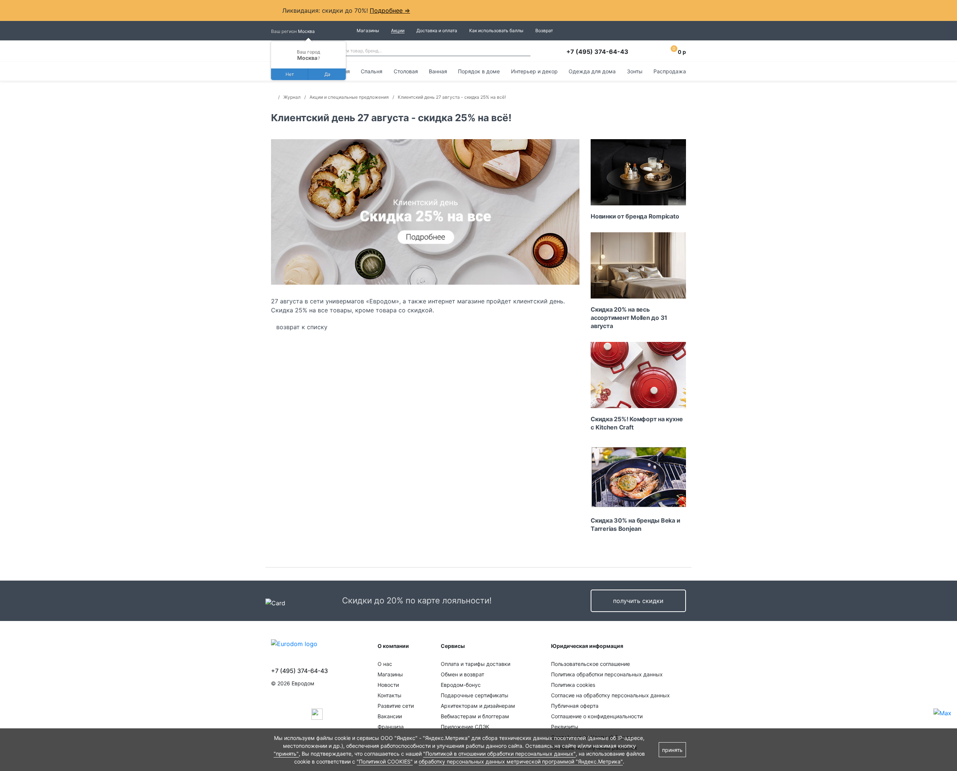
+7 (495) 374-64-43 (597, 51)
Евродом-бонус (461, 685)
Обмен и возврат (462, 674)
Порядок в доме (479, 71)
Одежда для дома (592, 71)
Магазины (368, 30)
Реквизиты (564, 726)
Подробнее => (390, 10)
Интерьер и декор (534, 71)
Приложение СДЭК (465, 726)
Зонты (635, 71)
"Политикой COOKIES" (385, 761)
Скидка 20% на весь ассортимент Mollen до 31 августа (629, 318)
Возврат (544, 30)
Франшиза (391, 726)
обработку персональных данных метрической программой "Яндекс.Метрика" (521, 761)
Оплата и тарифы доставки (475, 664)
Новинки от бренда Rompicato (635, 216)
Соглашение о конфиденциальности (597, 716)
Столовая (406, 71)
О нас (385, 664)
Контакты (389, 695)
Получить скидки (638, 601)
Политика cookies (573, 685)
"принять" (286, 753)
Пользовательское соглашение (590, 664)
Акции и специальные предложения (349, 97)
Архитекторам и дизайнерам (478, 706)
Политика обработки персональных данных (607, 674)
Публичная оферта (574, 706)
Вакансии (390, 716)
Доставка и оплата (436, 30)
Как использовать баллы (496, 30)
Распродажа (669, 71)
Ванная (438, 71)
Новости (388, 685)
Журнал (292, 97)
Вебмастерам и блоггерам (475, 716)
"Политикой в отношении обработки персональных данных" (499, 753)
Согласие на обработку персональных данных (610, 695)
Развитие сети (396, 706)
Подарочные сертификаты (474, 695)
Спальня (371, 71)
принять (672, 750)
